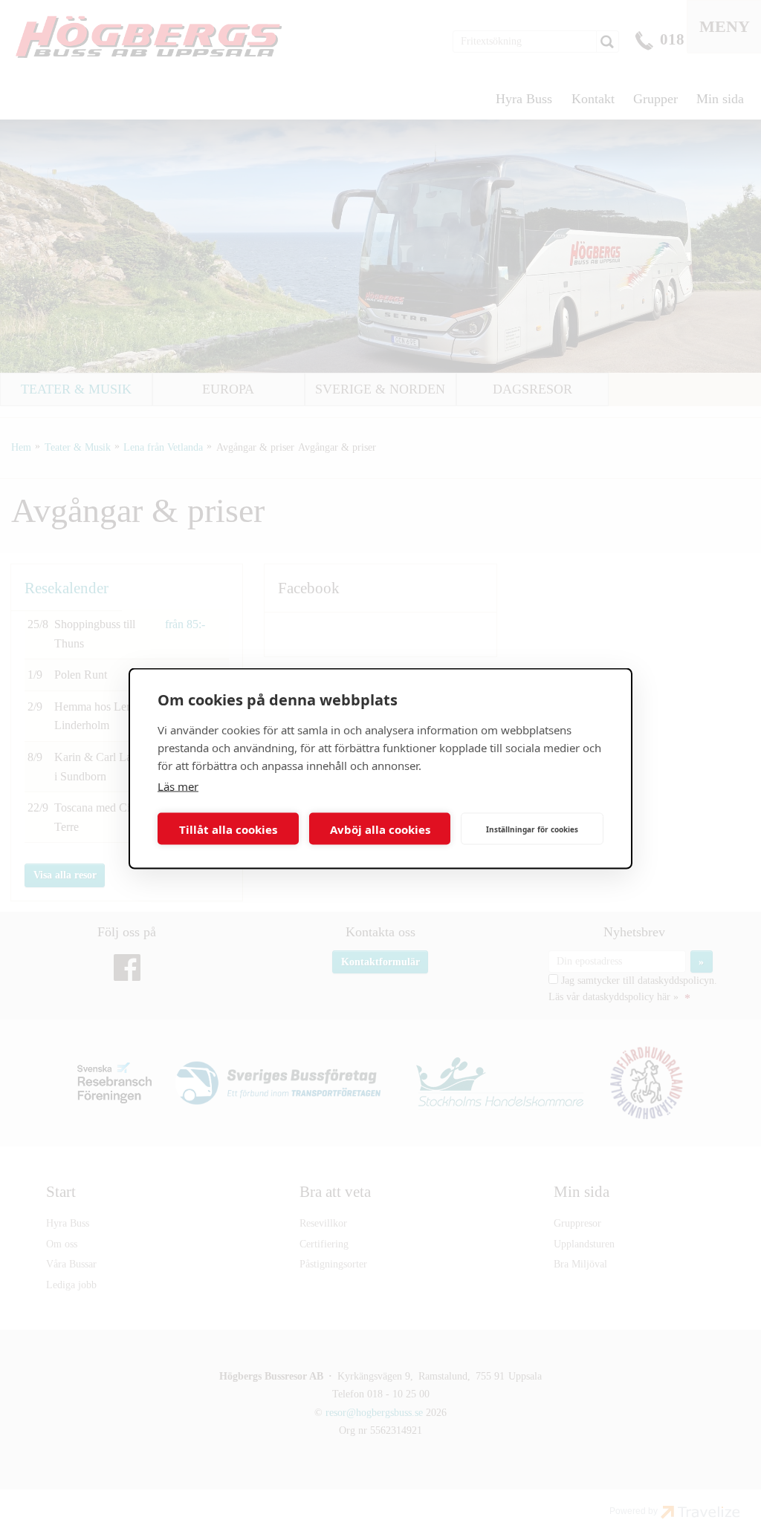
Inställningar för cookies (532, 828)
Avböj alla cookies (380, 828)
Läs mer (178, 786)
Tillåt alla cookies (228, 828)
